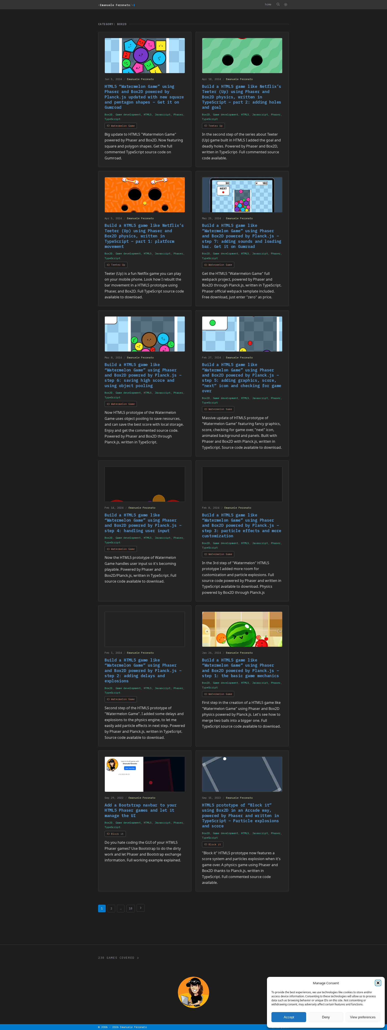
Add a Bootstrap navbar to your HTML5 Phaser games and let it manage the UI (141, 810)
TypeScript (112, 119)
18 (130, 908)
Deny (326, 1017)
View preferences (363, 1017)
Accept (289, 1017)
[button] (378, 983)
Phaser (178, 114)
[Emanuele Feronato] (193, 992)
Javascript (162, 114)
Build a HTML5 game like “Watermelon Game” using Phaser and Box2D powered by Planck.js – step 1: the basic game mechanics (240, 667)
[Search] (278, 4)
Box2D (108, 114)
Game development (128, 114)
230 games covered (116, 958)
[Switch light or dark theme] (285, 4)
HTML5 (148, 114)
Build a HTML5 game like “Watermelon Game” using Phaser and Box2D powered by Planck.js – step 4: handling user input (143, 522)
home (268, 4)
